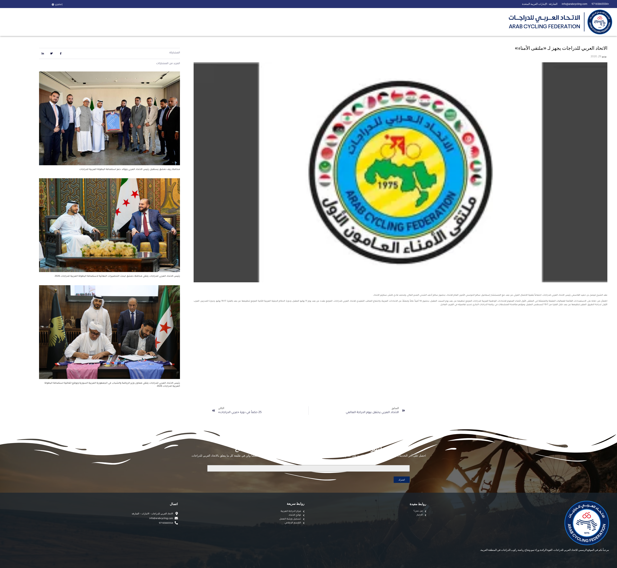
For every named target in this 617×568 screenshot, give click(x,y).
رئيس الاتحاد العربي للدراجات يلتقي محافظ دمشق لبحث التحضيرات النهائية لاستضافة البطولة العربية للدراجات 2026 (117, 276)
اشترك (401, 479)
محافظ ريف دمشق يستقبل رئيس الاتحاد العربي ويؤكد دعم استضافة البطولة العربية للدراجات (129, 169)
